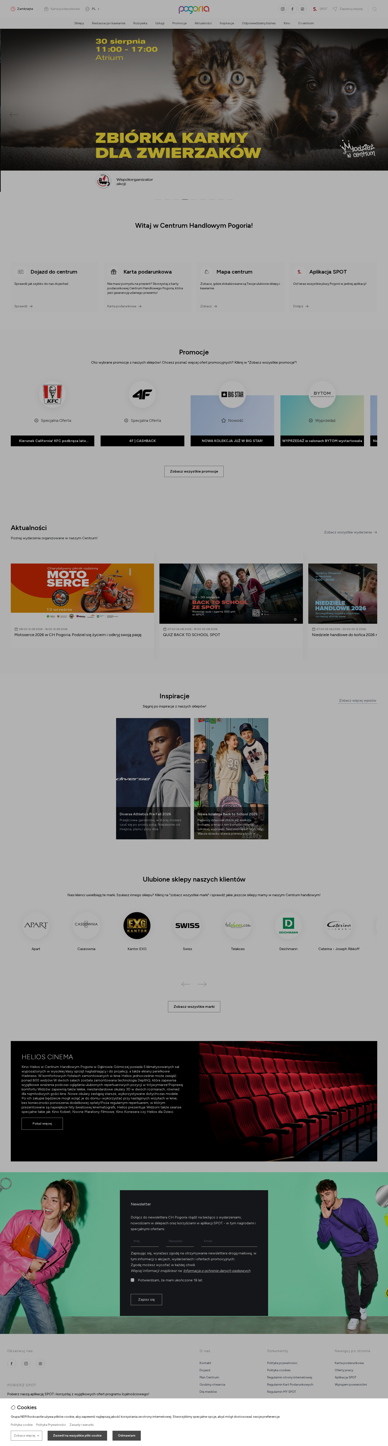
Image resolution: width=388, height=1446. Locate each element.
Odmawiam (126, 1435)
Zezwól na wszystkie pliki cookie (77, 1435)
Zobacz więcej (24, 1435)
